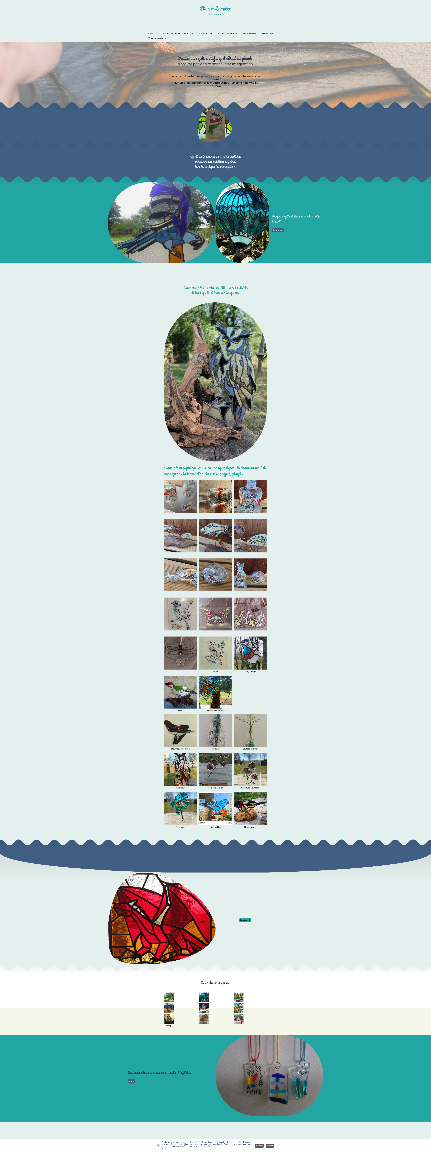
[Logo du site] (215, 27)
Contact (131, 1081)
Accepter (259, 1146)
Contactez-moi (278, 230)
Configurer (166, 1149)
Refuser (270, 1146)
